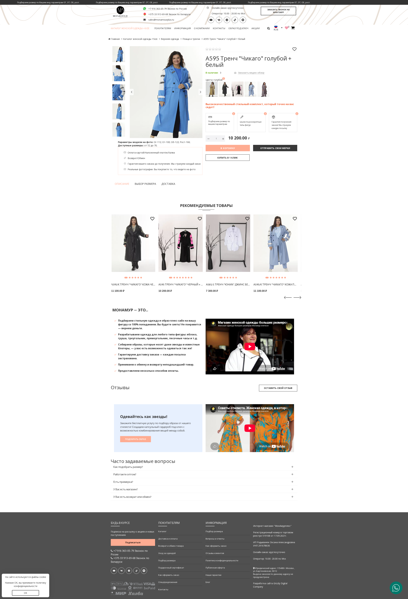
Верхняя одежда (170, 38)
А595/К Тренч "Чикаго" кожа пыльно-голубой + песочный (230, 284)
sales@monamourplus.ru (161, 19)
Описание (122, 184)
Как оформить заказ (168, 575)
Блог (208, 582)
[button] (125, 277)
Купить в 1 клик (227, 157)
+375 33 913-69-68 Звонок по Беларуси (169, 14)
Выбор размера (145, 184)
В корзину (228, 148)
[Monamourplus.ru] (125, 12)
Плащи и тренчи (191, 38)
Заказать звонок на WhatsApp (278, 11)
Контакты (219, 28)
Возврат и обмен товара (171, 545)
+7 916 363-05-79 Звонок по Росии (129, 552)
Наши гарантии (213, 575)
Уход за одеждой (167, 553)
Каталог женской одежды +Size (130, 28)
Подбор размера (166, 560)
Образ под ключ (238, 28)
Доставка (168, 184)
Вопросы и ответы (215, 538)
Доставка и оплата (168, 538)
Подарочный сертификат (171, 567)
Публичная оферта (215, 567)
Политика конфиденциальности (222, 560)
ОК (25, 592)
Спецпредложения (167, 582)
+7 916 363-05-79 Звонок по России (167, 8)
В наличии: (212, 72)
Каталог (162, 531)
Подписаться (132, 542)
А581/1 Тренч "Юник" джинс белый (183, 284)
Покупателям (162, 28)
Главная (115, 38)
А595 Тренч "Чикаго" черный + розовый (135, 284)
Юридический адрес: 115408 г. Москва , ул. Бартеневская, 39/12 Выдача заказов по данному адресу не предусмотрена (274, 572)
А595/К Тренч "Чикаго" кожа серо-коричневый (278, 284)
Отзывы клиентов (215, 553)
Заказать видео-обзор (251, 72)
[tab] (204, 467)
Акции (255, 28)
